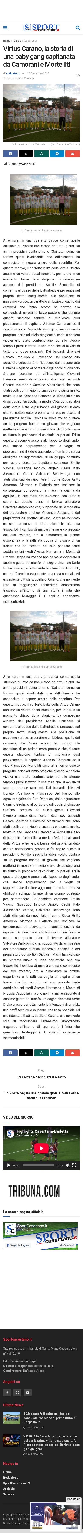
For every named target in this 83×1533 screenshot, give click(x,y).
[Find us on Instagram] (17, 1392)
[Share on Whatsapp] (41, 153)
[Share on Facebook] (10, 153)
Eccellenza (31, 40)
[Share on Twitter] (26, 153)
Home (6, 40)
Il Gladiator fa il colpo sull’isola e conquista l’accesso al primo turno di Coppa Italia (49, 1418)
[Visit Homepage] (41, 28)
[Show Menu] (5, 27)
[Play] (9, 1165)
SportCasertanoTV (16, 1483)
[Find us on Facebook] (7, 1392)
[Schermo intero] (74, 1165)
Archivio (9, 1488)
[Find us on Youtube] (28, 1392)
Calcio (17, 40)
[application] (41, 1148)
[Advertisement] (41, 1287)
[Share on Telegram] (57, 153)
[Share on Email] (72, 153)
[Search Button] (78, 27)
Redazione (10, 1477)
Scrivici (8, 1494)
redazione (13, 73)
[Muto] (67, 1165)
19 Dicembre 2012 (38, 73)
